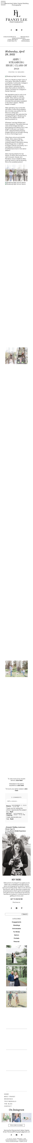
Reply (11, 812)
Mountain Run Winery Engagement (16, 1015)
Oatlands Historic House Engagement (16, 1036)
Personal (25, 41)
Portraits (12, 41)
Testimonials (10, 1101)
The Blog (8, 1104)
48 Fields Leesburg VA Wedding (16, 952)
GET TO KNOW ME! (16, 899)
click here (20, 785)
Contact (8, 1106)
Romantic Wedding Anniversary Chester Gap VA (15, 828)
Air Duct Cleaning (9, 814)
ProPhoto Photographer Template (16, 1140)
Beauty (8, 806)
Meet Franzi (9, 1096)
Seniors (26, 39)
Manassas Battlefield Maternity (16, 994)
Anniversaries (18, 38)
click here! (19, 780)
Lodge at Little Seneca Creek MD (16, 1078)
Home (6, 1094)
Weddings (25, 36)
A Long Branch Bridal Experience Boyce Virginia (15, 832)
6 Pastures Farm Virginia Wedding (16, 1057)
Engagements (10, 36)
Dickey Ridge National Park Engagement (16, 973)
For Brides (13, 39)
